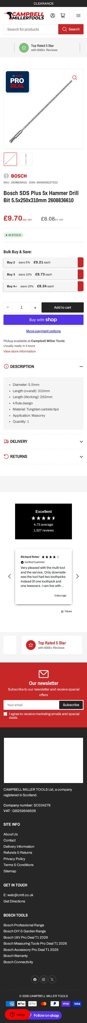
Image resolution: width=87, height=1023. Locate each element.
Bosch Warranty (15, 956)
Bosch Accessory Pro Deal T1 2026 (30, 950)
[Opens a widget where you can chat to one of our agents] (17, 1015)
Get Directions (14, 901)
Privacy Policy (14, 859)
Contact (9, 840)
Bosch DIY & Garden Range (24, 931)
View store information (19, 351)
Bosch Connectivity (18, 962)
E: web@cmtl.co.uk (18, 895)
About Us (10, 834)
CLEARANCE (44, 3)
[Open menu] (78, 15)
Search (74, 29)
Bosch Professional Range (23, 925)
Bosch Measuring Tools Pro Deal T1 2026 (35, 943)
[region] (43, 576)
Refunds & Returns (17, 852)
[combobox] (43, 29)
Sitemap (9, 871)
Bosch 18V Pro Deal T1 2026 (25, 937)
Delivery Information (18, 846)
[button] (9, 576)
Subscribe (71, 705)
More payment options (43, 331)
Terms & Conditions (18, 865)
